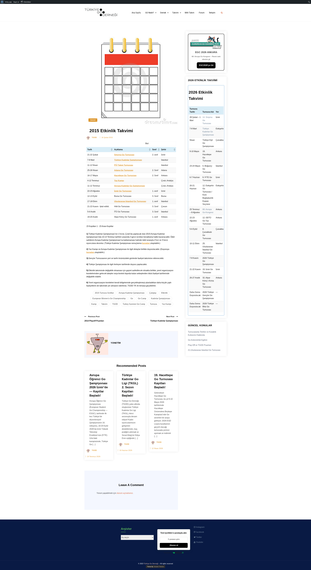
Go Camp (142, 298)
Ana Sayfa (136, 13)
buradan (146, 243)
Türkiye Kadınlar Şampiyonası (128, 160)
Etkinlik (164, 293)
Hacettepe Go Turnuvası (125, 175)
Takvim (175, 13)
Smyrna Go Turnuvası (124, 155)
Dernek (163, 13)
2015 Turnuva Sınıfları (104, 293)
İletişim (212, 13)
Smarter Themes (159, 566)
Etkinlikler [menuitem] (27, 2)
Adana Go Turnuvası (123, 170)
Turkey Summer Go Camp (134, 304)
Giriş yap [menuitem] (8, 2)
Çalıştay (152, 293)
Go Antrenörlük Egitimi (197, 340)
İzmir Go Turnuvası (122, 191)
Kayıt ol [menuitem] (16, 2)
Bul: (147, 143)
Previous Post (94, 316)
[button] (111, 149)
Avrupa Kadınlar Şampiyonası (131, 293)
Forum (201, 13)
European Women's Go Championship (109, 298)
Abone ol (174, 545)
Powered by (168, 553)
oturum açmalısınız (125, 493)
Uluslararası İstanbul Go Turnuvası (130, 201)
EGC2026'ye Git (206, 65)
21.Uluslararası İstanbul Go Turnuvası (204, 350)
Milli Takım (189, 13)
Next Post (170, 316)
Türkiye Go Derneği (151, 564)
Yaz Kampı (119, 181)
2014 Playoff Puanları (94, 321)
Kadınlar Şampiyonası (160, 298)
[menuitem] (2, 2)
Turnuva (153, 304)
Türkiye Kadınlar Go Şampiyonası (208, 132)
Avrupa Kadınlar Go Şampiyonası (129, 186)
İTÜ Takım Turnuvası (123, 165)
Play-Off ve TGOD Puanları (199, 345)
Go (131, 298)
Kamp (93, 304)
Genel (92, 120)
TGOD (115, 304)
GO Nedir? (149, 13)
